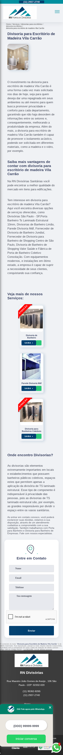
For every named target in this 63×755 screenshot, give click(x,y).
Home (27, 704)
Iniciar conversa (26, 738)
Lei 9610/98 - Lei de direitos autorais (38, 649)
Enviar (31, 630)
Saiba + (29, 343)
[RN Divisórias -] (20, 18)
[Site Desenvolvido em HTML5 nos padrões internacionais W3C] (29, 747)
